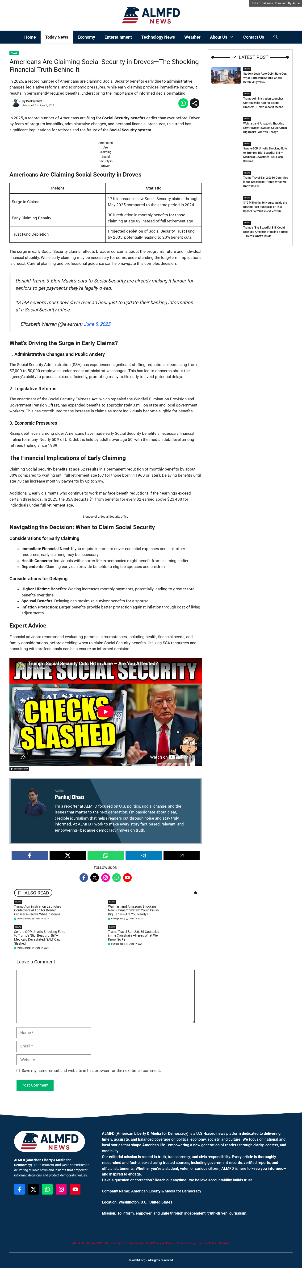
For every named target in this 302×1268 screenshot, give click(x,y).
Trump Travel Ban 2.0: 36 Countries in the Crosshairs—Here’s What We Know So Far (133, 936)
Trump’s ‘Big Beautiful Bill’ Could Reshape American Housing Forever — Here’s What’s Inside (265, 232)
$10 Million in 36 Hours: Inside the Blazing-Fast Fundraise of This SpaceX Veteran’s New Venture (265, 207)
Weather (192, 37)
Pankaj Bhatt (34, 101)
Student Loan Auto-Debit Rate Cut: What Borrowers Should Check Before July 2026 (265, 78)
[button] (275, 37)
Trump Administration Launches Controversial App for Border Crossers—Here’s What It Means (37, 910)
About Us (218, 37)
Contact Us (253, 37)
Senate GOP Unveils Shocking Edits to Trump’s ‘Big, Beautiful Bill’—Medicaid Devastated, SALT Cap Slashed (39, 937)
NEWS (18, 902)
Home (30, 37)
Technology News (158, 37)
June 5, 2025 (97, 324)
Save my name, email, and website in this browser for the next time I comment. (91, 1070)
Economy (86, 37)
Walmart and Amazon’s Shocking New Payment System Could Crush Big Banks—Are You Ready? (133, 910)
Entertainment (118, 37)
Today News (56, 37)
